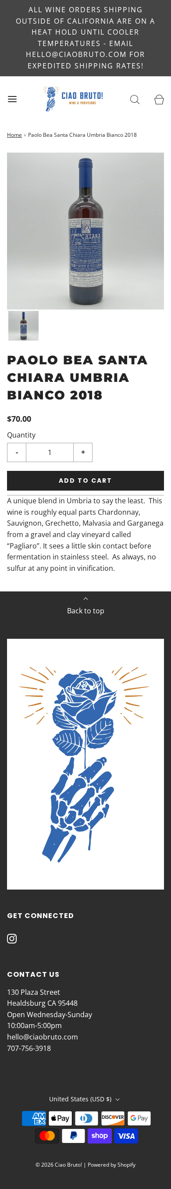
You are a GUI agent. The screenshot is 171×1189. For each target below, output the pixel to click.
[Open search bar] (135, 99)
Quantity (21, 435)
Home (14, 135)
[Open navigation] (12, 99)
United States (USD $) (81, 1099)
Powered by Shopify (111, 1164)
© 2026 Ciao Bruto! (59, 1164)
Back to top (85, 611)
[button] (23, 326)
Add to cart (85, 480)
